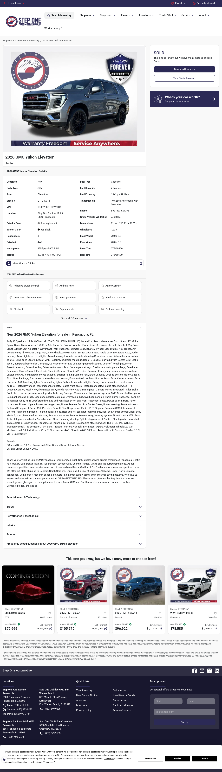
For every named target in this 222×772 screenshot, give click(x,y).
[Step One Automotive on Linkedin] (215, 670)
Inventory (34, 40)
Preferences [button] (49, 762)
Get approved (120, 700)
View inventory (84, 690)
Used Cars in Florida (124, 695)
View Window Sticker (24, 263)
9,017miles (45, 617)
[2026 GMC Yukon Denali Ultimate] (83, 585)
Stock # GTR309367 (179, 609)
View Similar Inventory (184, 78)
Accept (205, 758)
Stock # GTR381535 (69, 609)
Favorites (180, 3)
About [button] (202, 15)
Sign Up (184, 722)
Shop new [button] (85, 15)
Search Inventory (61, 15)
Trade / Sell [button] (166, 15)
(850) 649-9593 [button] (52, 733)
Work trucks (51, 28)
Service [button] (186, 15)
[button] (15, 3)
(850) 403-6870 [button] (16, 736)
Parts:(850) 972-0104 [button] (18, 713)
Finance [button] (125, 15)
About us (81, 700)
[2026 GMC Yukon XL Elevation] (194, 585)
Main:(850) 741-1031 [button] (18, 705)
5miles (158, 617)
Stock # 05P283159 (14, 609)
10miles (212, 617)
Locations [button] (144, 15)
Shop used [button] (106, 15)
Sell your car (119, 690)
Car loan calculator (123, 705)
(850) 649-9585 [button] (52, 708)
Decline (177, 758)
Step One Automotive (14, 40)
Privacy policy (83, 710)
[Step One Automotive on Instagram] (208, 670)
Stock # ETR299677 (124, 609)
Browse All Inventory (184, 69)
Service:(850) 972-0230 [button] (19, 709)
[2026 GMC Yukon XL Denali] (138, 585)
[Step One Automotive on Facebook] (193, 670)
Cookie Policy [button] (109, 759)
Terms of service (122, 710)
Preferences (150, 758)
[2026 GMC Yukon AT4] (28, 585)
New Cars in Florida (87, 695)
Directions (81, 705)
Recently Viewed (206, 3)
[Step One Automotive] (23, 21)
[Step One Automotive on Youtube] (200, 670)
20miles (102, 617)
